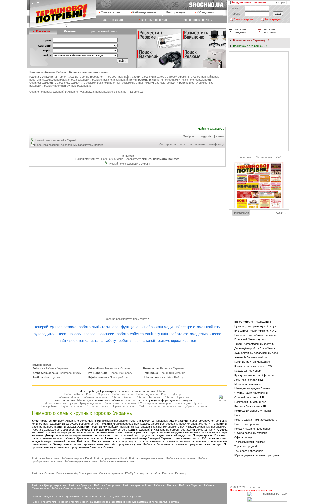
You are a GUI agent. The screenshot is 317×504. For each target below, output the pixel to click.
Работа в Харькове (98, 394)
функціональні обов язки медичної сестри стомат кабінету (170, 327)
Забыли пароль (243, 19)
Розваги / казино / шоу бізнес (252, 428)
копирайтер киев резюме (55, 327)
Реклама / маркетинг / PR (250, 406)
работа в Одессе (147, 432)
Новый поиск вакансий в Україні (55, 140)
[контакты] (38, 3)
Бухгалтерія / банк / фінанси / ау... (255, 330)
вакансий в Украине (65, 91)
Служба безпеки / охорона (250, 433)
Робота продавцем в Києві (110, 458)
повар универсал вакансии (91, 334)
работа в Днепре (75, 438)
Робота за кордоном (247, 424)
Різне (237, 415)
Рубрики (189, 406)
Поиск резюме (88, 473)
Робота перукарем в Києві (81, 461)
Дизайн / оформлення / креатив (254, 343)
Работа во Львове (69, 397)
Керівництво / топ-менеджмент (253, 361)
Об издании (205, 12)
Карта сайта (152, 473)
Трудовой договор (91, 403)
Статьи (138, 473)
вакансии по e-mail (108, 82)
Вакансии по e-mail (154, 20)
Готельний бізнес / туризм (250, 339)
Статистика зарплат (98, 406)
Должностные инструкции (61, 403)
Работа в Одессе (123, 394)
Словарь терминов (111, 473)
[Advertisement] (127, 108)
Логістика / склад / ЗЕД (248, 379)
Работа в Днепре (171, 394)
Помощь (167, 473)
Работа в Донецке (147, 394)
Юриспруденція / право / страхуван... (257, 455)
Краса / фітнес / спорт (248, 370)
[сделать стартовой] (33, 3)
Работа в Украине (113, 20)
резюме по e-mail (132, 82)
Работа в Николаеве (148, 397)
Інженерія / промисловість (250, 357)
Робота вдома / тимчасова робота (255, 419)
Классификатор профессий (164, 406)
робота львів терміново (98, 327)
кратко (220, 136)
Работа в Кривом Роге (137, 485)
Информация (175, 12)
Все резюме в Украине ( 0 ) (250, 45)
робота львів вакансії (137, 340)
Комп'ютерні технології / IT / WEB (254, 366)
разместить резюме (83, 82)
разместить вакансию (55, 82)
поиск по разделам (240, 31)
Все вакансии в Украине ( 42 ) (252, 40)
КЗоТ (141, 406)
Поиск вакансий (66, 473)
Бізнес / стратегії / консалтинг (252, 321)
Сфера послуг (243, 437)
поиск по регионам (269, 31)
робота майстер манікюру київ (142, 334)
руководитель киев (50, 334)
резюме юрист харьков (176, 340)
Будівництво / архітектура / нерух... (256, 326)
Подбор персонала (71, 406)
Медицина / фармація (247, 384)
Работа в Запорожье (95, 397)
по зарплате (198, 144)
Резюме (70, 31)
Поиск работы (48, 406)
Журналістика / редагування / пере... (257, 352)
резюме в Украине (114, 91)
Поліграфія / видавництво (250, 401)
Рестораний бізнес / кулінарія (252, 410)
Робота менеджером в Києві (146, 458)
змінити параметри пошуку (160, 158)
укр (278, 2)
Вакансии (43, 31)
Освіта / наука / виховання (251, 392)
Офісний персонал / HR (249, 397)
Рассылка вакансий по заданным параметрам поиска (69, 145)
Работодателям (144, 12)
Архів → (281, 212)
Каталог (180, 473)
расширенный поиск (104, 31)
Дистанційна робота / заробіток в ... (256, 348)
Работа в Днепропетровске (49, 485)
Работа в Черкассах (176, 397)
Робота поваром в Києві (77, 458)
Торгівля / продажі (245, 446)
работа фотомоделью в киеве (195, 334)
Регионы (202, 406)
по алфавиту (216, 144)
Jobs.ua (110, 318)
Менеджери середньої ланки (252, 388)
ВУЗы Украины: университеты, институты (164, 403)
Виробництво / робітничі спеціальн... (256, 335)
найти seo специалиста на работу (87, 340)
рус (283, 2)
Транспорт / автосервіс (248, 450)
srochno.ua (253, 487)
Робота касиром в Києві (181, 458)
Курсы (198, 403)
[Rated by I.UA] (267, 500)
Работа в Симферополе (66, 488)
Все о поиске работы (198, 20)
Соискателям (110, 12)
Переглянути (241, 212)
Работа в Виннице (122, 397)
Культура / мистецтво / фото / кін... (256, 375)
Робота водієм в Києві (45, 458)
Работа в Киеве (74, 394)
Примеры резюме (124, 406)
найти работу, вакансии (139, 76)
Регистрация (273, 19)
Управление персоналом (120, 403)
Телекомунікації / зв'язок (249, 441)
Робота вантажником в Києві (117, 461)
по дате (183, 144)
